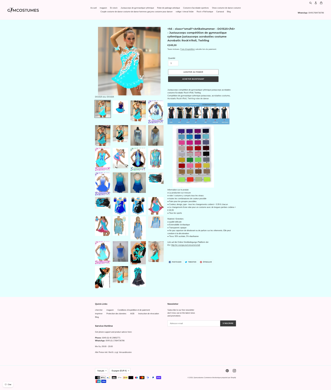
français (100, 371)
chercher (99, 310)
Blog (97, 317)
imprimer (99, 313)
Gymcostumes (199, 377)
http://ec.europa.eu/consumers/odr (185, 245)
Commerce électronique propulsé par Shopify (220, 377)
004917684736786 (316, 13)
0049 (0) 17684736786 (115, 340)
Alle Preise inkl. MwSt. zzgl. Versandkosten (113, 352)
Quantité (171, 58)
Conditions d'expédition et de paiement (134, 310)
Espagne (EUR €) (119, 371)
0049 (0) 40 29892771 (111, 338)
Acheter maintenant (193, 79)
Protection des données (116, 313)
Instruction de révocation (148, 313)
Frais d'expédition (187, 49)
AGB (132, 313)
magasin (110, 310)
